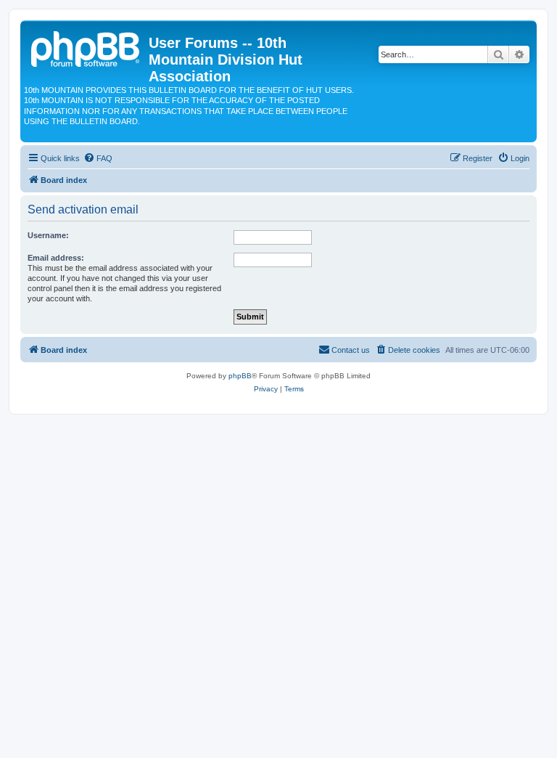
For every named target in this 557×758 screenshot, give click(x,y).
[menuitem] (97, 158)
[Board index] (86, 47)
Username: (48, 235)
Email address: (56, 257)
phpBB (240, 376)
